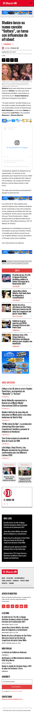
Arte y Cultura (17, 316)
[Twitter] (8, 60)
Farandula (5, 396)
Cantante (16, 261)
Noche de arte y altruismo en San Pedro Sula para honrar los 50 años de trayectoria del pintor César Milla (21, 309)
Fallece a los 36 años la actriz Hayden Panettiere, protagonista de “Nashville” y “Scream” (17, 391)
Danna (22, 261)
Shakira (19, 263)
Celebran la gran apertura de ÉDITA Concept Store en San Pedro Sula (21, 324)
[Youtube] (21, 606)
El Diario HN (15, 48)
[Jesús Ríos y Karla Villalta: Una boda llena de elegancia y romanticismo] (6, 294)
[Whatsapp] (26, 606)
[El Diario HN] (3, 48)
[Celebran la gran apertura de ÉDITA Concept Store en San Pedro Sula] (6, 324)
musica (4, 263)
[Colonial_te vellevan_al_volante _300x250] (15, 375)
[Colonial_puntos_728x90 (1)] (17, 124)
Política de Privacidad (16, 691)
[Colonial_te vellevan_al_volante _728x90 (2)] (17, 16)
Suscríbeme (16, 687)
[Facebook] (3, 60)
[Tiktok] (17, 606)
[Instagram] (12, 606)
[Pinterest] (12, 60)
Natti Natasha (12, 263)
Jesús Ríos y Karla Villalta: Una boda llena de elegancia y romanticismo (21, 294)
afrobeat (9, 261)
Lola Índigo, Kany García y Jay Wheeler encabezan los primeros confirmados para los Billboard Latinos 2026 (15, 451)
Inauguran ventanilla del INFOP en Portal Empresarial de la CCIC (25, 479)
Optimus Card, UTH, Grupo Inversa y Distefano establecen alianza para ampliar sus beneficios (22, 339)
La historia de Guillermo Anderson (14, 652)
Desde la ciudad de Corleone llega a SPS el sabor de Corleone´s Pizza (16, 667)
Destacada (16, 286)
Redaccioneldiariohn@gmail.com (12, 699)
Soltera (25, 263)
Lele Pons (28, 261)
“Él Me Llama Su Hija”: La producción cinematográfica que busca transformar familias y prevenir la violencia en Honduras (17, 428)
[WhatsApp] (16, 60)
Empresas (16, 330)
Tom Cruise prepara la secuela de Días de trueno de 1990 (15, 439)
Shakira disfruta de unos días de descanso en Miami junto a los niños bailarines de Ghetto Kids (16, 415)
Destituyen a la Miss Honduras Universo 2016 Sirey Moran (16, 659)
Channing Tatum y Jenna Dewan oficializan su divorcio (9, 478)
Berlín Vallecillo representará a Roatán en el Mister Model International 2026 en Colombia (14, 403)
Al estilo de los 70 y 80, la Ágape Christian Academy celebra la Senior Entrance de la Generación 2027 (21, 279)
